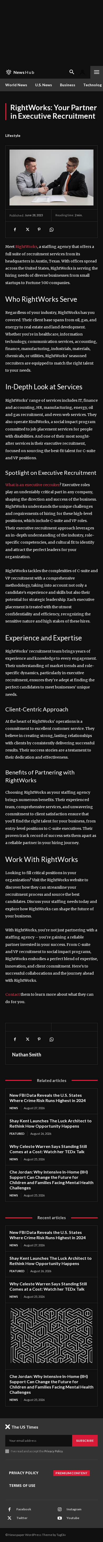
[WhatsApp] (51, 229)
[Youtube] (59, 1518)
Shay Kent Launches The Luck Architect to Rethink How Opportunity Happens (51, 1123)
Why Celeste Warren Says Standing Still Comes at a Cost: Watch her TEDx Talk (48, 1149)
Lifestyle (12, 135)
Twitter (21, 1518)
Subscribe (85, 1441)
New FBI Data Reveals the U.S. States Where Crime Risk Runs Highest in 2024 (48, 1098)
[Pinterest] (39, 229)
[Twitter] (27, 229)
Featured (17, 1133)
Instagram (74, 1509)
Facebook (23, 1509)
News (14, 1108)
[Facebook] (15, 229)
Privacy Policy (53, 1451)
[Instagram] (59, 1509)
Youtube (73, 1518)
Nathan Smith (26, 1054)
